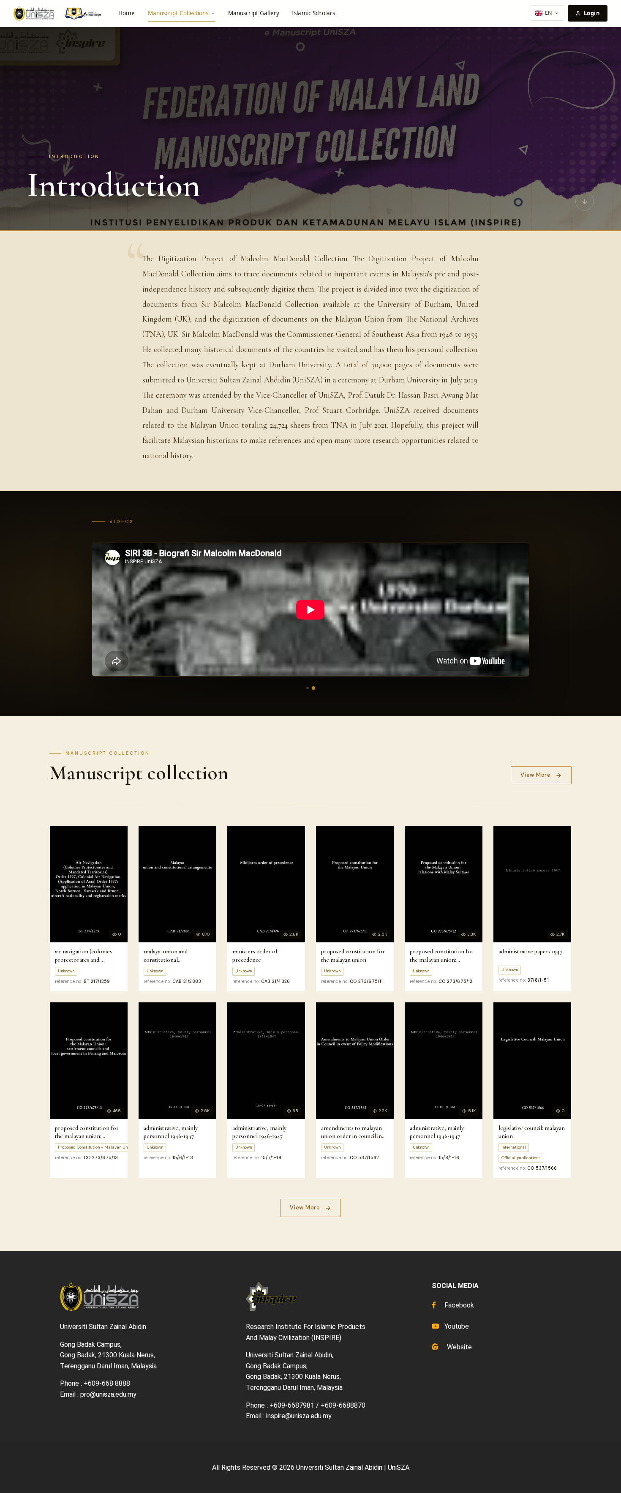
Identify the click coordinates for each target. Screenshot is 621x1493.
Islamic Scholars (313, 13)
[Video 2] (313, 687)
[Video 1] (307, 688)
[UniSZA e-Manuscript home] (58, 13)
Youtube (456, 1326)
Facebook (458, 1305)
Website (458, 1347)
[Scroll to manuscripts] (584, 201)
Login (592, 13)
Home (126, 13)
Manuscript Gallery (253, 13)
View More (535, 774)
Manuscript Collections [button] (178, 13)
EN (548, 12)
